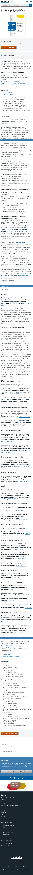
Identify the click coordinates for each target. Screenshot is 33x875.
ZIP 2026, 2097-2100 (13, 499)
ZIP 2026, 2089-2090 (14, 394)
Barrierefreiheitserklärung (9, 869)
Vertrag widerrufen (5, 845)
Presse (2, 799)
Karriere (3, 803)
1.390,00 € (14, 42)
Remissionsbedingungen (7, 832)
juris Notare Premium (7, 94)
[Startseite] (16, 858)
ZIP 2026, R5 (11, 600)
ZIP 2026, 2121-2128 (19, 577)
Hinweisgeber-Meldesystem (23, 869)
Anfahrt (3, 801)
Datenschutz (18, 866)
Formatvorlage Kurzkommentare (10, 656)
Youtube (3, 816)
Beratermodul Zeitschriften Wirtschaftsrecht (13, 83)
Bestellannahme (5, 834)
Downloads (4, 829)
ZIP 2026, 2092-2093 (18, 426)
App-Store (13, 231)
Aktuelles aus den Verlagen (7, 825)
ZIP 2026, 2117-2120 (20, 558)
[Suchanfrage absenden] (30, 5)
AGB (24, 866)
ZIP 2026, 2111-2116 (17, 549)
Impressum (11, 866)
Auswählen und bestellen (9, 733)
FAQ (2, 836)
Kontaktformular (23, 275)
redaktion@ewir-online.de (24, 647)
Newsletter (3, 827)
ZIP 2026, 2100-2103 (17, 511)
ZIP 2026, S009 (18, 632)
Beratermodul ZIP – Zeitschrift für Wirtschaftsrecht (14, 85)
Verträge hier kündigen (6, 843)
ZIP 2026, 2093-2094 (7, 441)
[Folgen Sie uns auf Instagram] (14, 778)
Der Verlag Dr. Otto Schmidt (7, 797)
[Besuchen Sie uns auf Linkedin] (22, 778)
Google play (24, 231)
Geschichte (4, 807)
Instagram (3, 818)
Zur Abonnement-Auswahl (17, 771)
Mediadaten (4, 808)
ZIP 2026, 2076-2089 (18, 329)
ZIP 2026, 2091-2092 (24, 416)
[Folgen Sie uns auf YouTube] (18, 778)
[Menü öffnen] (31, 1)
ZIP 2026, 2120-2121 (21, 565)
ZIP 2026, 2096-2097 (22, 481)
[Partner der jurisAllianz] (16, 786)
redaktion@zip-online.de (7, 647)
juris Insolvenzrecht (6, 92)
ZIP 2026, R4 (12, 589)
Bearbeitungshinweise (7, 654)
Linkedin (3, 814)
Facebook (3, 812)
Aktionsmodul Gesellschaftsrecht (10, 81)
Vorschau (3, 830)
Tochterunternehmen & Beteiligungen (10, 805)
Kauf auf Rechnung (9, 55)
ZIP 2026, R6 (4, 621)
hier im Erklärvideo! (13, 238)
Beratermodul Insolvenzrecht (9, 87)
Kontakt (3, 810)
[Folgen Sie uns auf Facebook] (10, 778)
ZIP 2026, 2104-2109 (21, 520)
